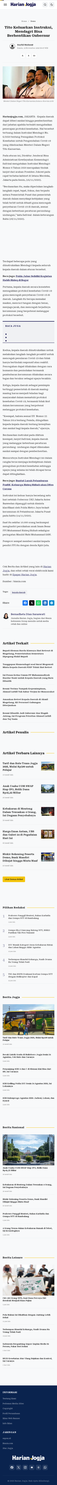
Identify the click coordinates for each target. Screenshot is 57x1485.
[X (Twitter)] (18, 1467)
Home (24, 21)
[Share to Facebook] (25, 603)
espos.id (7, 1438)
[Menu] (5, 5)
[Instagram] (25, 1467)
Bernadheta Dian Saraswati (28, 614)
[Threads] (38, 1467)
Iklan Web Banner (11, 1418)
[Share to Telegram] (51, 603)
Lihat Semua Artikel (14, 879)
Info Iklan (7, 1423)
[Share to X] (31, 603)
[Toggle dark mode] (51, 4)
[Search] (45, 4)
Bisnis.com (8, 1443)
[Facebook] (12, 1467)
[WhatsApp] (45, 1467)
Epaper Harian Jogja (24, 574)
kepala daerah (18, 592)
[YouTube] (31, 1467)
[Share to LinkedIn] (45, 603)
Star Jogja (8, 1448)
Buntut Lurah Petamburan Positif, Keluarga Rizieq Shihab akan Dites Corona (28, 484)
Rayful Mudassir (25, 45)
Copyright (8, 1408)
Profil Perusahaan (11, 1413)
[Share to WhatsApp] (38, 603)
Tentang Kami (9, 1398)
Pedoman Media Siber (13, 1404)
